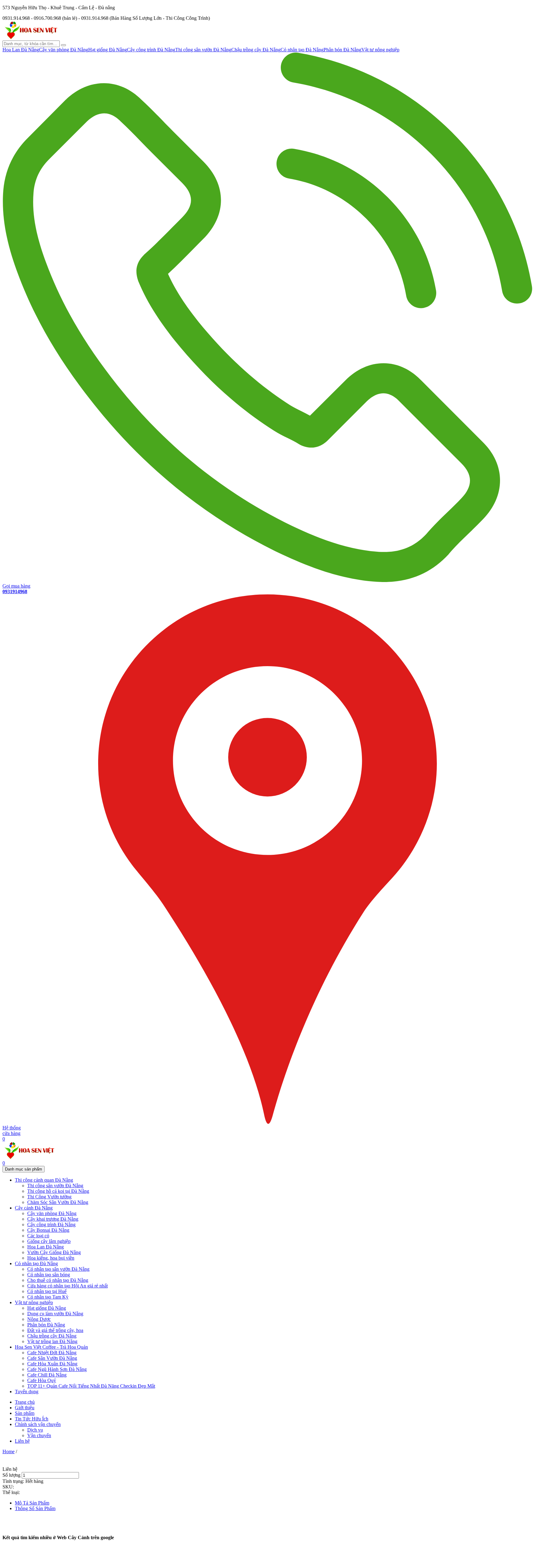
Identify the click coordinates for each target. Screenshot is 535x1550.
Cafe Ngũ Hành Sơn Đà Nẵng (57, 1369)
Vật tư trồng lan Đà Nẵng (52, 1341)
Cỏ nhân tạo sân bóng (48, 1274)
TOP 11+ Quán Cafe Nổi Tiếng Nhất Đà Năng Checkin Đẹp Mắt (91, 1386)
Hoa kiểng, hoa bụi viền (50, 1258)
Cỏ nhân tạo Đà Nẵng (302, 49)
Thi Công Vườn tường (49, 1196)
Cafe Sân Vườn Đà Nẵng (52, 1358)
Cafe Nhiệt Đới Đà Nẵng (51, 1352)
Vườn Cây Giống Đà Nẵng (54, 1252)
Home (8, 1451)
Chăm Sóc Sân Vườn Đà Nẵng (57, 1202)
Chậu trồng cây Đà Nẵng (256, 49)
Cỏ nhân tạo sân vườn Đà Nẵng (58, 1269)
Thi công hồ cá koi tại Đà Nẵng (58, 1191)
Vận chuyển (39, 1435)
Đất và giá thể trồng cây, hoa (55, 1330)
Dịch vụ (35, 1429)
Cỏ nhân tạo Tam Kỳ (47, 1297)
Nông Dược (39, 1319)
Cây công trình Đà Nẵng (151, 49)
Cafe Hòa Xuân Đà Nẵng (52, 1363)
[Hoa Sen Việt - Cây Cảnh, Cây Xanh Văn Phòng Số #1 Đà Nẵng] (30, 37)
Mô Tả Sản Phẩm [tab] (32, 1502)
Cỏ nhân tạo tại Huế (47, 1291)
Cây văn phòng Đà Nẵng (63, 49)
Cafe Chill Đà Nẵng (47, 1374)
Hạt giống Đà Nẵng (107, 49)
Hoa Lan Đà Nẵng (20, 49)
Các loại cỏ (38, 1235)
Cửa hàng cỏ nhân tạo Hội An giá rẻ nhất (67, 1285)
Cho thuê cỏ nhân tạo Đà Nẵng (57, 1280)
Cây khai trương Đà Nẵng (52, 1219)
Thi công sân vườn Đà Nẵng (203, 49)
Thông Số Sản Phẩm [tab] (35, 1508)
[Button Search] (63, 45)
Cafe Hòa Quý (41, 1380)
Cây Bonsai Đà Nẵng (48, 1230)
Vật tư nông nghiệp (380, 49)
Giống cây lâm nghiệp (49, 1241)
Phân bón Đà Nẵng (342, 49)
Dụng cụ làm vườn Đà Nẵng (55, 1313)
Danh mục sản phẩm (23, 1169)
